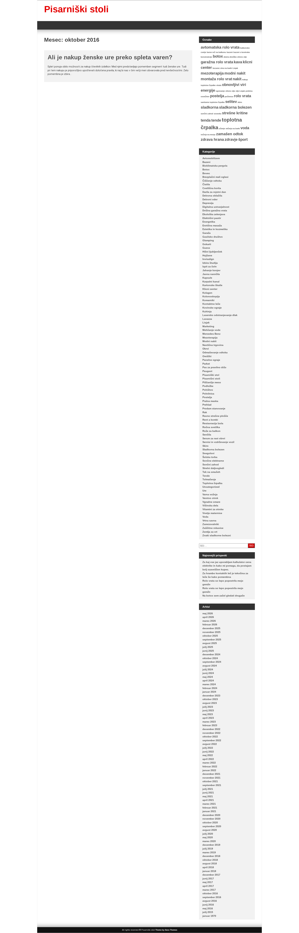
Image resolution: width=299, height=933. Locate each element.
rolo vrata (242, 96)
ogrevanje (220, 91)
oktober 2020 (210, 822)
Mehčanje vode (211, 330)
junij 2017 (208, 878)
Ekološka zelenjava (213, 214)
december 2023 (211, 695)
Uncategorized (211, 486)
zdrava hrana (212, 139)
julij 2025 (207, 647)
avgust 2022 (209, 744)
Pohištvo (207, 389)
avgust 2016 (209, 900)
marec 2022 (209, 762)
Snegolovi (208, 453)
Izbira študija (210, 262)
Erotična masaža (212, 225)
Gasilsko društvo (212, 236)
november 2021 (211, 777)
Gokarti (206, 244)
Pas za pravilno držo (214, 367)
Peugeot (207, 371)
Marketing (208, 326)
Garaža (206, 233)
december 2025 (211, 628)
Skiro (205, 445)
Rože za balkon (211, 431)
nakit (237, 79)
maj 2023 (207, 714)
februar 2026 (209, 624)
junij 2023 (208, 710)
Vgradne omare (211, 501)
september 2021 (211, 785)
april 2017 (208, 886)
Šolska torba (209, 457)
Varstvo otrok (210, 498)
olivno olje (230, 91)
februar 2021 (209, 807)
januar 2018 (209, 871)
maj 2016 (207, 908)
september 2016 (211, 897)
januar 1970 (209, 915)
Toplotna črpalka (212, 483)
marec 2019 (209, 852)
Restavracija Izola (212, 423)
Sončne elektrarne (213, 460)
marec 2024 (209, 684)
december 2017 (211, 874)
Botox (206, 169)
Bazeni (206, 162)
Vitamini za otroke (213, 509)
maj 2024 (207, 676)
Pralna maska (210, 401)
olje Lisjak (240, 91)
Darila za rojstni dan (214, 192)
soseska (217, 114)
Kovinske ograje (212, 307)
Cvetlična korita (211, 188)
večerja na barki (233, 128)
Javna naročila (211, 274)
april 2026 (208, 617)
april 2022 (208, 759)
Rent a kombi (210, 419)
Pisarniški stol (210, 375)
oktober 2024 (210, 658)
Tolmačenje (209, 479)
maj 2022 (207, 755)
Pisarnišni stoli (211, 378)
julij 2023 (207, 706)
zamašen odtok (229, 134)
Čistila (206, 184)
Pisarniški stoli (76, 9)
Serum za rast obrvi (213, 438)
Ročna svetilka (211, 427)
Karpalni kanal (210, 281)
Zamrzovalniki (210, 524)
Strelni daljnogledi (213, 468)
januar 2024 (209, 691)
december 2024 (211, 654)
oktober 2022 (210, 736)
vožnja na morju (208, 135)
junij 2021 (208, 792)
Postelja (207, 397)
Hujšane (207, 255)
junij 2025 (208, 650)
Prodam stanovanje (213, 408)
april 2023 (208, 717)
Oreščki (206, 356)
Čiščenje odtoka (212, 180)
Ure (204, 490)
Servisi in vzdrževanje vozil (218, 442)
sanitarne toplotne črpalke (213, 102)
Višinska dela (210, 505)
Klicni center (209, 289)
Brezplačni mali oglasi (215, 177)
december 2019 (211, 844)
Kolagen (207, 292)
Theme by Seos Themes (166, 930)
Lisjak (235, 68)
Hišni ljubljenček (212, 251)
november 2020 (211, 818)
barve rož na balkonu (216, 52)
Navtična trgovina (212, 345)
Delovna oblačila (212, 195)
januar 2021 (209, 811)
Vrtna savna (209, 520)
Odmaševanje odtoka (215, 352)
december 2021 (211, 774)
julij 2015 (207, 912)
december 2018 (211, 856)
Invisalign (208, 259)
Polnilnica (208, 393)
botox (218, 56)
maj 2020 (207, 837)
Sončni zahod (210, 464)
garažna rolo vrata (217, 62)
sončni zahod (207, 114)
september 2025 (211, 639)
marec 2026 (209, 620)
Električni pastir (211, 218)
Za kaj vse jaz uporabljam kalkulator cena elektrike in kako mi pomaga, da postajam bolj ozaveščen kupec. (226, 566)
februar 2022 (209, 766)
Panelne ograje (211, 360)
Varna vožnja (210, 494)
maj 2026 (207, 613)
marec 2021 (209, 803)
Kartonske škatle (212, 285)
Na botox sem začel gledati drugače (223, 595)
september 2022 (211, 740)
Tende (206, 475)
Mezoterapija (210, 337)
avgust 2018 (209, 863)
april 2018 (208, 867)
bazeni (230, 52)
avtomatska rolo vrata (220, 47)
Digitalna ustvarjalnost (215, 206)
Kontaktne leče (211, 303)
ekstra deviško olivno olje (235, 57)
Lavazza (207, 319)
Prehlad (206, 404)
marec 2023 (209, 721)
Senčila (206, 434)
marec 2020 (209, 841)
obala (218, 85)
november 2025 (211, 632)
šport (243, 139)
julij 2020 (207, 833)
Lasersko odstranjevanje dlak (219, 315)
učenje (222, 128)
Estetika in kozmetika (215, 229)
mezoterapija (212, 73)
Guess (206, 247)
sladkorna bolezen (235, 107)
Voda (205, 516)
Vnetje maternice (212, 513)
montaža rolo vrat (216, 79)
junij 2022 (208, 751)
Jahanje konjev (211, 270)
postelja (217, 96)
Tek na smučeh (211, 472)
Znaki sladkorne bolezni (216, 535)
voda (245, 128)
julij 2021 (207, 789)
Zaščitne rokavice (212, 528)
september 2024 (211, 661)
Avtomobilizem (211, 158)
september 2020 (211, 826)
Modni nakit (209, 341)
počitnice (229, 96)
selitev (231, 101)
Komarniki (208, 300)
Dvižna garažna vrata (214, 210)
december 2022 (211, 729)
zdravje (231, 139)
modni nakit (234, 73)
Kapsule (207, 277)
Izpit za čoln (209, 266)
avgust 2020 (209, 830)
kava (238, 62)
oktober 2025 (210, 635)
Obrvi (205, 348)
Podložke (207, 386)
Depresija (208, 203)
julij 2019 (207, 848)
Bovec (206, 173)
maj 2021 (207, 796)
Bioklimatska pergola (214, 165)
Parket (206, 363)
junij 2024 (208, 673)
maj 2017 (207, 882)
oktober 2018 (210, 859)
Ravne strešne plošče (215, 416)
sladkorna (209, 107)
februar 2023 (209, 725)
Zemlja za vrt (209, 531)
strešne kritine (235, 113)
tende (216, 120)
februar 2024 (209, 688)
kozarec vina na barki (222, 68)
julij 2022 (207, 747)
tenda (206, 120)
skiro (240, 102)
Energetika (208, 221)
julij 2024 (207, 669)
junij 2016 (208, 904)
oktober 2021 (210, 781)
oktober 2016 (210, 893)
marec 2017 (209, 889)
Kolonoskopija (211, 296)
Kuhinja (207, 311)
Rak (204, 412)
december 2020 (211, 815)
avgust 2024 (209, 665)
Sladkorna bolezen (213, 449)
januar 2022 (209, 770)
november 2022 (211, 733)
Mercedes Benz (211, 333)
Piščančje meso (211, 382)
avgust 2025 (209, 643)
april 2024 (208, 680)
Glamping (208, 240)
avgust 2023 (209, 703)
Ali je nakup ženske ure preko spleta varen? (110, 57)
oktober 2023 (210, 699)
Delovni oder (210, 199)
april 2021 (208, 800)
